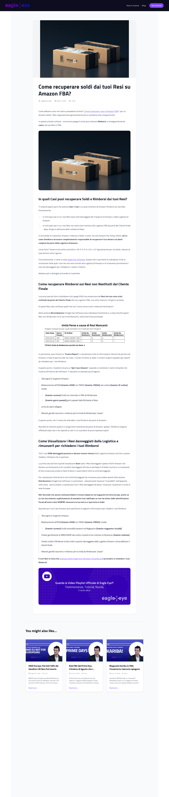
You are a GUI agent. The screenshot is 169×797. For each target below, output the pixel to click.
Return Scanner (133, 5)
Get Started (156, 5)
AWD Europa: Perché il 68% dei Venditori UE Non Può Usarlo (43, 667)
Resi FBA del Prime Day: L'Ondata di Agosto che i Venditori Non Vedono (81, 669)
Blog (144, 5)
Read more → (34, 688)
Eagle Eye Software (76, 259)
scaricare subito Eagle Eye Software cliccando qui (81, 558)
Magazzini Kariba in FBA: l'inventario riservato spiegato (124, 667)
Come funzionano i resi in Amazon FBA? (101, 111)
